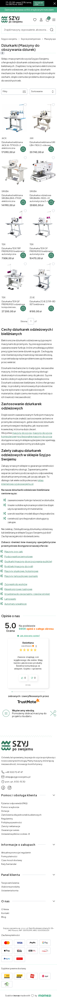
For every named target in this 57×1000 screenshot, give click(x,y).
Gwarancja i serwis (10, 830)
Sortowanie (37, 91)
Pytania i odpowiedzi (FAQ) (14, 803)
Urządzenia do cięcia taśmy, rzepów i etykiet (27, 593)
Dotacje (5, 811)
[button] (51, 29)
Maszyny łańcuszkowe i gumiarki (21, 576)
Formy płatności (9, 856)
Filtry (5, 91)
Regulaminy (7, 818)
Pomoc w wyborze (10, 807)
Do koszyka (23, 149)
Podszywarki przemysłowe (18, 556)
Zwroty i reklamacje (10, 826)
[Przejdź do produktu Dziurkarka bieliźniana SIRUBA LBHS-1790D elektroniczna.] (14, 171)
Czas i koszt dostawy (11, 860)
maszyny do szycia (22, 432)
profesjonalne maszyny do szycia (35, 436)
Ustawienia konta (9, 890)
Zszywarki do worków (15, 584)
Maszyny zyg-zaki (13, 551)
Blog (3, 917)
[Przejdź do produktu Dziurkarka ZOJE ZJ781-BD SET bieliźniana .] (42, 277)
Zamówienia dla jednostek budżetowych (21, 815)
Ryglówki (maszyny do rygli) (18, 566)
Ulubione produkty (10, 886)
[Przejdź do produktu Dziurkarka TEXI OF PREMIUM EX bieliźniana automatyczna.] (42, 224)
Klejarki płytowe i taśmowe (18, 589)
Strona (24, 321)
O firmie (5, 909)
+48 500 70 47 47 (14, 772)
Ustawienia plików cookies (14, 834)
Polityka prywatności (11, 822)
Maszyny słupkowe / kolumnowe (21, 571)
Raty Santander (8, 864)
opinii (36, 628)
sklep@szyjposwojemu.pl (17, 777)
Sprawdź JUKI (39, 3)
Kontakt (5, 913)
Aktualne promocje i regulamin (16, 852)
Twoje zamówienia (10, 883)
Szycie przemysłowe (31, 39)
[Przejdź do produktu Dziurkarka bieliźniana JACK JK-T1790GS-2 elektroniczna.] (14, 118)
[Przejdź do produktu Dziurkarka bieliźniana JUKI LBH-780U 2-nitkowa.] (42, 118)
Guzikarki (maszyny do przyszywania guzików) (28, 561)
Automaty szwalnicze (15, 603)
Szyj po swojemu (9, 39)
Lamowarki (10, 598)
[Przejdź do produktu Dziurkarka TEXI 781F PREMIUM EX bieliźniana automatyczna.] (14, 224)
